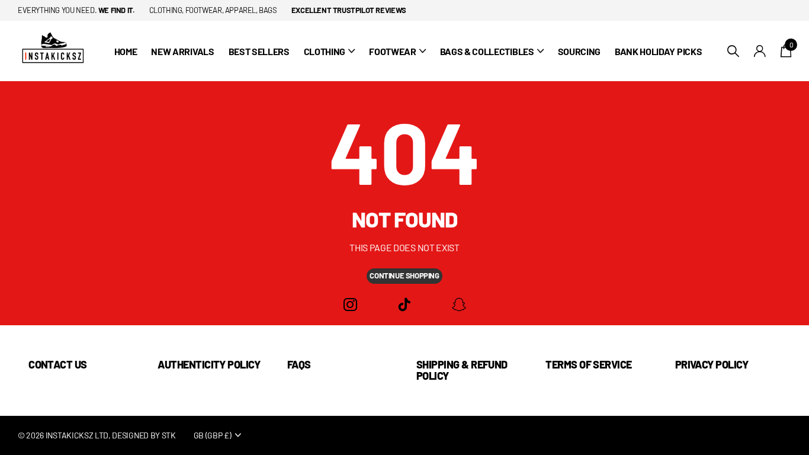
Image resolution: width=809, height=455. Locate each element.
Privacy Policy (711, 364)
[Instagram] (350, 305)
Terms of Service (588, 364)
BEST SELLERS (259, 51)
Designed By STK (143, 435)
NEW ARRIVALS (182, 51)
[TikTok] (404, 305)
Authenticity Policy (209, 364)
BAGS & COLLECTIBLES (487, 51)
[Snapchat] (459, 305)
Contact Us (57, 364)
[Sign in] (760, 51)
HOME (125, 51)
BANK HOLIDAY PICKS (658, 51)
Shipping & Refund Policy (462, 370)
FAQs (299, 364)
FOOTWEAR (392, 51)
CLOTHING (324, 51)
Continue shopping (404, 275)
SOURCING (579, 51)
